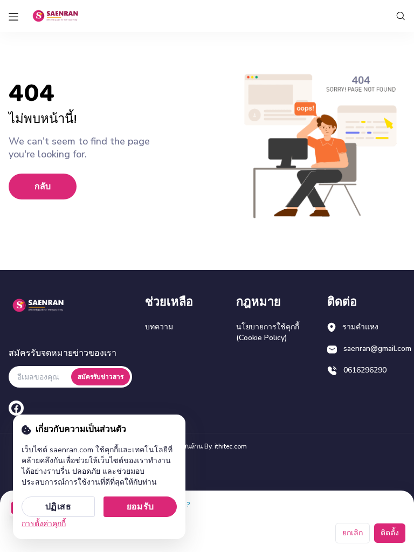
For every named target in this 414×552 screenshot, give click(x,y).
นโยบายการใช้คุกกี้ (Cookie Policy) (267, 332)
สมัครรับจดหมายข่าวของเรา (62, 353)
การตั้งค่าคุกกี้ (44, 524)
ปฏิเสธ (58, 507)
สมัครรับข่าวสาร (100, 376)
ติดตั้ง (390, 533)
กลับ (42, 186)
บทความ (159, 327)
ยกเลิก (352, 533)
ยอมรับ (140, 507)
